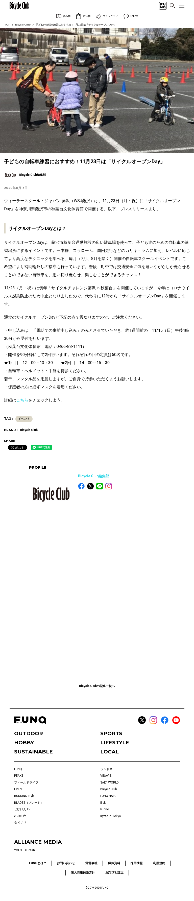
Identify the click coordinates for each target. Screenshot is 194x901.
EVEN (18, 789)
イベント (24, 418)
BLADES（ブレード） (28, 802)
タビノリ (20, 822)
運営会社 (91, 863)
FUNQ (18, 769)
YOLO (18, 850)
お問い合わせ (66, 863)
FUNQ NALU (108, 796)
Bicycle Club (23, 24)
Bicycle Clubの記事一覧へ (97, 686)
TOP (7, 24)
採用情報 (137, 863)
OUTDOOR (28, 733)
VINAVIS (105, 775)
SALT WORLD (109, 782)
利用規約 (159, 863)
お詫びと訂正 (114, 872)
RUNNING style (24, 796)
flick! (103, 802)
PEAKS (18, 775)
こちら (22, 400)
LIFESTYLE (114, 743)
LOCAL (109, 752)
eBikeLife (20, 816)
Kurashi (30, 850)
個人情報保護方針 (83, 872)
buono (104, 809)
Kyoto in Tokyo (110, 816)
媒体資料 (114, 863)
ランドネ (106, 769)
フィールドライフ (26, 782)
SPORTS (111, 733)
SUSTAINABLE (33, 752)
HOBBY (24, 743)
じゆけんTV (22, 809)
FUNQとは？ (37, 863)
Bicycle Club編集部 (93, 476)
